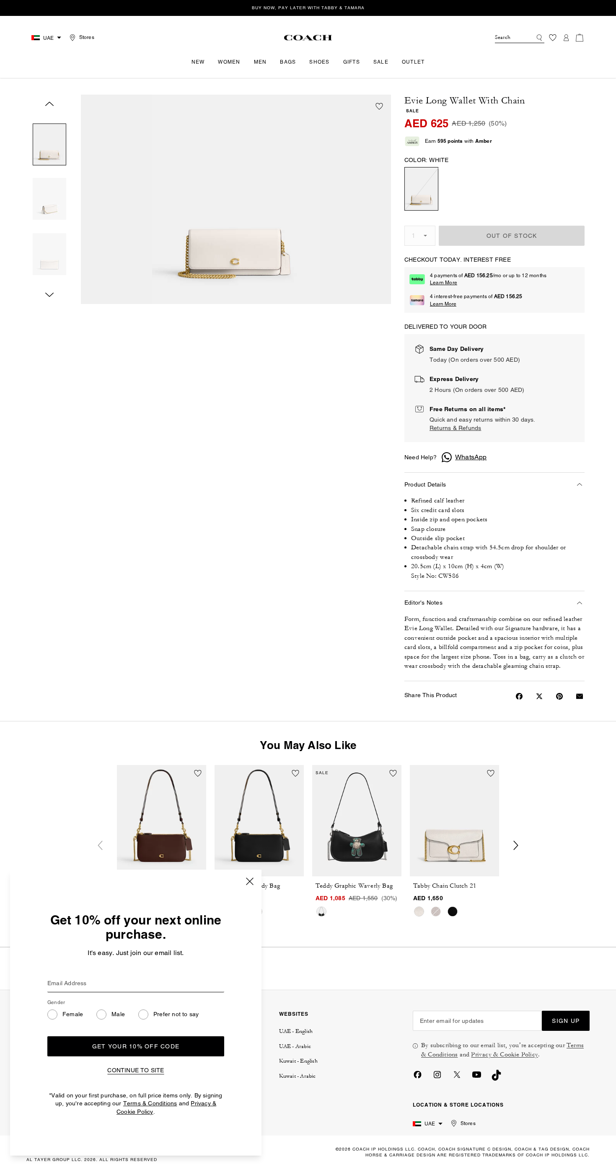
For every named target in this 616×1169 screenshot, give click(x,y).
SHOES (319, 61)
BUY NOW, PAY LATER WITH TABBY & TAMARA (308, 7)
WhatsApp (471, 457)
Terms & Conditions (150, 1103)
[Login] (566, 38)
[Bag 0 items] (580, 38)
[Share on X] (539, 696)
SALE (380, 61)
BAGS (288, 61)
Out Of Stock (512, 235)
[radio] (421, 189)
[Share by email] (580, 696)
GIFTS (351, 61)
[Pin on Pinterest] (559, 696)
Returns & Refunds (455, 428)
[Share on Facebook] (519, 696)
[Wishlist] (553, 38)
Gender (56, 1002)
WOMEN (229, 61)
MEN (260, 61)
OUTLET (413, 61)
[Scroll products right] (516, 845)
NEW (198, 61)
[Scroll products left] (100, 845)
